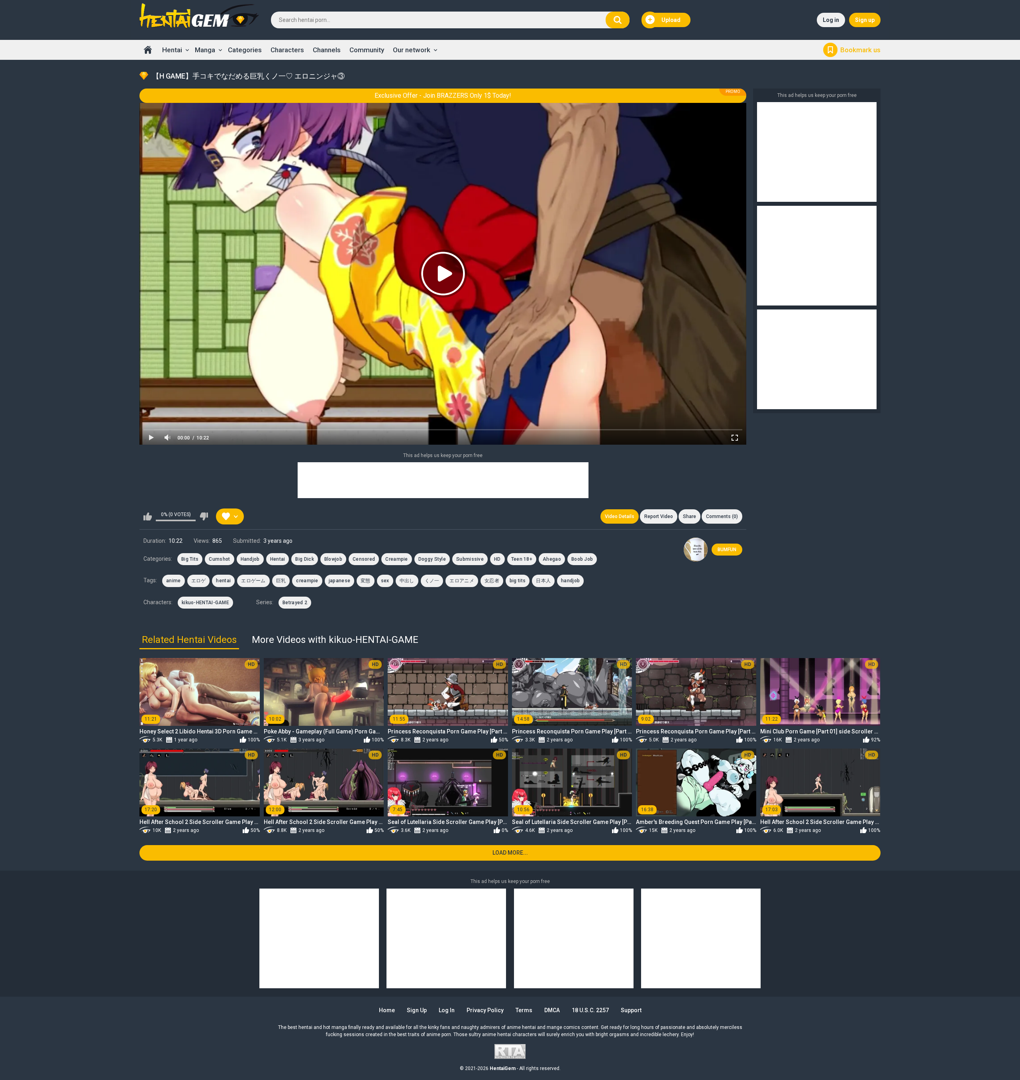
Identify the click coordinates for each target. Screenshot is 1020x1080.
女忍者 (491, 580)
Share (689, 516)
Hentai (172, 50)
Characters (287, 50)
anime (173, 580)
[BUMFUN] (696, 550)
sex (385, 580)
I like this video (147, 516)
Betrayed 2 (294, 602)
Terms (524, 1010)
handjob (570, 580)
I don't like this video (204, 516)
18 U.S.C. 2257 (590, 1010)
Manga (205, 50)
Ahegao (552, 559)
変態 (366, 580)
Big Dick (304, 559)
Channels (327, 50)
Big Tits (189, 559)
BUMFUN (727, 549)
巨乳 (281, 580)
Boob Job (582, 559)
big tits (518, 580)
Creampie (396, 559)
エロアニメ (461, 580)
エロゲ (198, 580)
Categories (245, 50)
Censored (364, 559)
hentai (223, 580)
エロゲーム (253, 580)
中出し (407, 580)
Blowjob (333, 559)
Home (147, 50)
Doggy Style (432, 559)
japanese (339, 580)
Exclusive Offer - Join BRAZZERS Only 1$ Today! (443, 95)
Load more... (510, 852)
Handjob (250, 559)
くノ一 (432, 580)
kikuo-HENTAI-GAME (205, 602)
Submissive (470, 559)
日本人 (543, 580)
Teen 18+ (521, 559)
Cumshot (219, 559)
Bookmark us (860, 50)
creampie (307, 580)
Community (366, 50)
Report (658, 516)
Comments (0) (722, 516)
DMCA (552, 1010)
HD (497, 559)
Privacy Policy (485, 1010)
